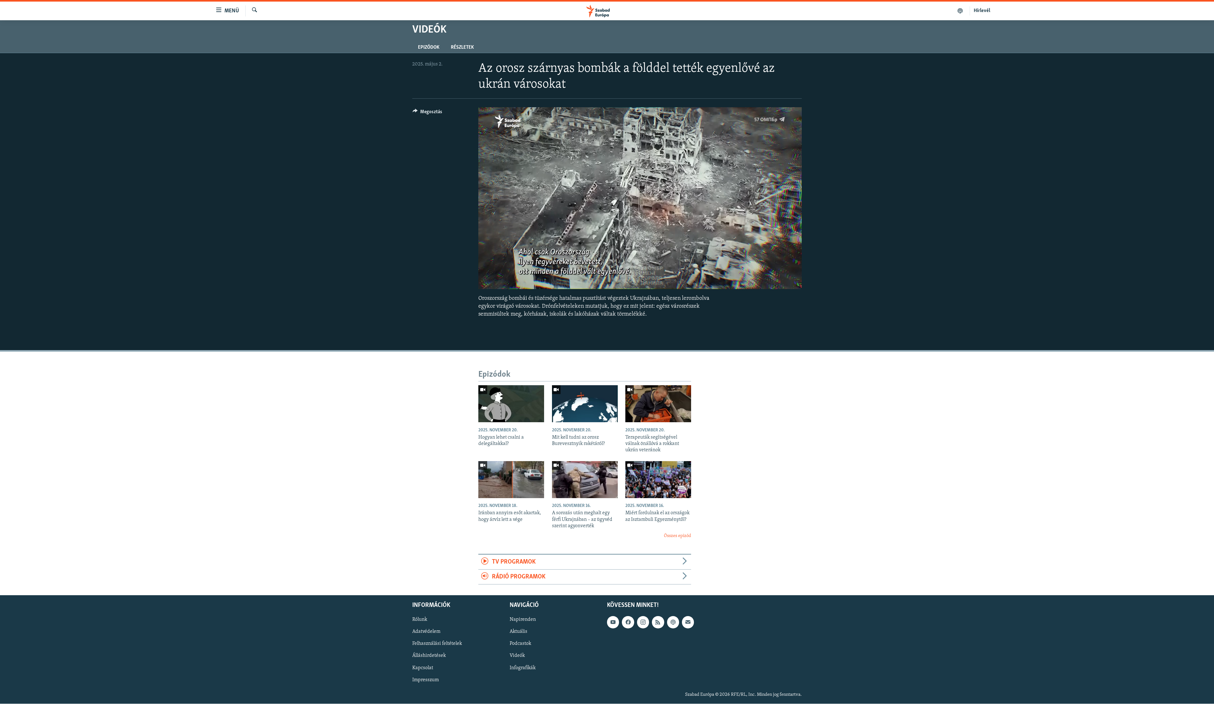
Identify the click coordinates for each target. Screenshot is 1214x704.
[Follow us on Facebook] (628, 622)
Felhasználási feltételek (437, 643)
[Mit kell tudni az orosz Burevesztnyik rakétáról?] (585, 403)
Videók (517, 655)
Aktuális (518, 631)
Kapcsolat (422, 667)
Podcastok (520, 643)
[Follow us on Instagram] (643, 622)
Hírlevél (982, 10)
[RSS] (658, 622)
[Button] (427, 113)
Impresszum (425, 679)
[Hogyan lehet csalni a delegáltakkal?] (511, 403)
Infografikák (523, 667)
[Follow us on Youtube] (613, 622)
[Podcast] (673, 622)
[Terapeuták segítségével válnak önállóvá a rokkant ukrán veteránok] (658, 403)
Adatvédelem (426, 631)
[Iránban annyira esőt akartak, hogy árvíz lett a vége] (511, 479)
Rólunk (419, 619)
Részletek (462, 47)
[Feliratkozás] (688, 622)
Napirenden (523, 619)
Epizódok (428, 47)
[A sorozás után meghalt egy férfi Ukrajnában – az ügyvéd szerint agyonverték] (585, 479)
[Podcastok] (960, 10)
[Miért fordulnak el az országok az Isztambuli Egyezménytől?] (658, 479)
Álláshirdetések (429, 655)
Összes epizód (677, 536)
